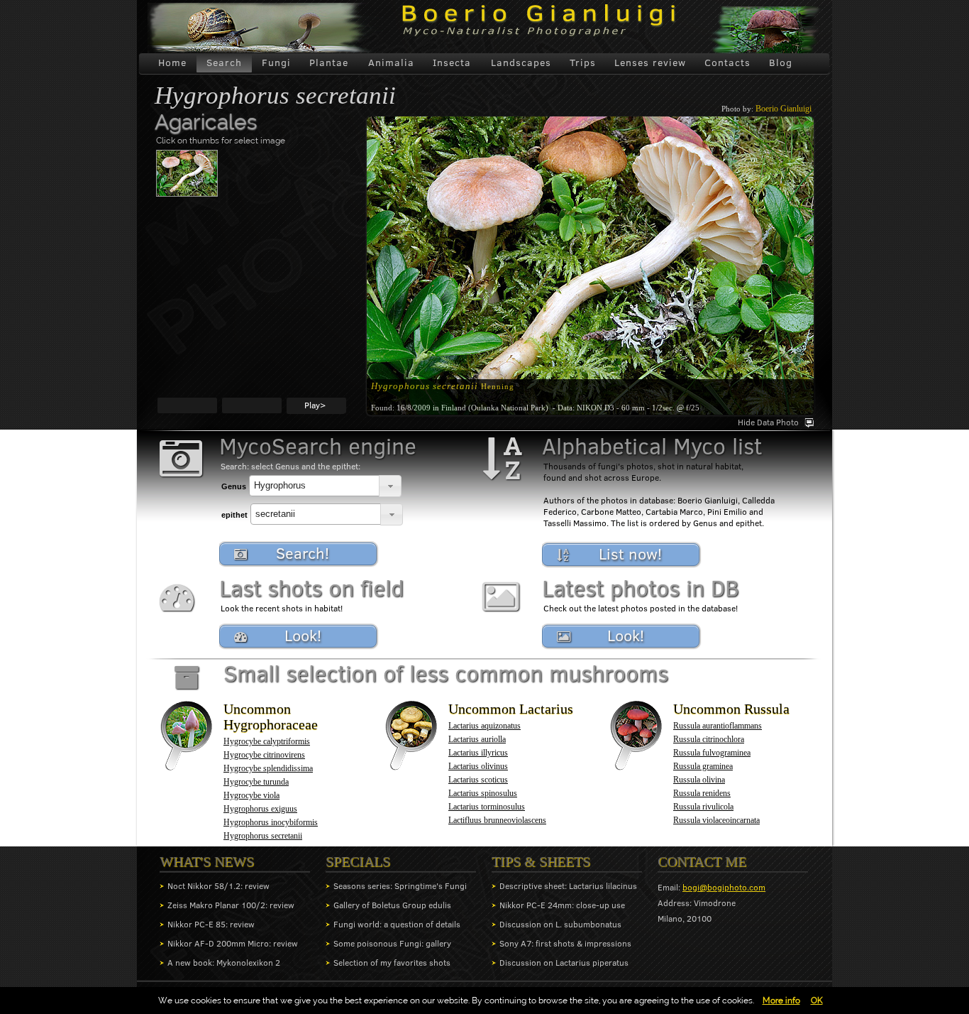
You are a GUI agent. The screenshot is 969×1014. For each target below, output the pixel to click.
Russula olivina (699, 780)
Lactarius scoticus (478, 780)
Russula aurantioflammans (717, 726)
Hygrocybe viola (251, 795)
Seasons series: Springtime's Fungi (400, 886)
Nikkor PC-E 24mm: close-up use (562, 905)
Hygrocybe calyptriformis (266, 741)
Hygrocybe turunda (256, 782)
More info (781, 1000)
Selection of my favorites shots (391, 962)
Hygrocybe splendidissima (268, 768)
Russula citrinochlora (708, 739)
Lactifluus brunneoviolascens (497, 820)
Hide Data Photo (768, 422)
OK (817, 1000)
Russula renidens (702, 793)
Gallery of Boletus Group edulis (392, 905)
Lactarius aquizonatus (484, 726)
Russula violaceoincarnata (716, 820)
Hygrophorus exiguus (260, 809)
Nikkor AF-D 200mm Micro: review (232, 943)
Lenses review (650, 62)
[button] (390, 486)
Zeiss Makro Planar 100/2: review (230, 905)
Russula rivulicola (703, 807)
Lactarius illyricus (478, 753)
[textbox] (314, 485)
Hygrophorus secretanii (262, 836)
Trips (583, 62)
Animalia (391, 62)
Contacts (727, 62)
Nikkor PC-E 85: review (211, 924)
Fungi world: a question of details (396, 924)
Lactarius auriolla (477, 739)
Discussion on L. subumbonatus (560, 924)
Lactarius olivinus (478, 766)
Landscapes (521, 62)
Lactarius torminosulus (486, 807)
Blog (780, 62)
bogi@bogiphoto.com (723, 887)
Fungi (276, 62)
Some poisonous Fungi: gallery (392, 943)
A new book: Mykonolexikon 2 (223, 962)
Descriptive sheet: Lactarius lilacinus (568, 886)
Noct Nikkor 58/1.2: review (218, 886)
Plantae (328, 62)
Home (172, 62)
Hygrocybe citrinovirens (264, 755)
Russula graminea (703, 766)
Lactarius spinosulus (482, 793)
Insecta (452, 62)
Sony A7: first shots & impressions (565, 943)
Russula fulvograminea (712, 753)
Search (224, 62)
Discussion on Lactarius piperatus (564, 962)
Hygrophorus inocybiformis (270, 822)
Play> (315, 405)
